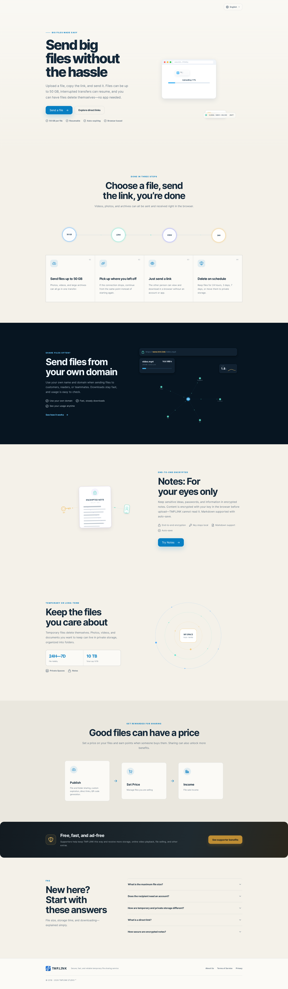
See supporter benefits (225, 839)
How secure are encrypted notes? (147, 931)
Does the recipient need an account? (148, 896)
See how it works (57, 414)
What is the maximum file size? (145, 884)
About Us (210, 968)
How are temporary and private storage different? (156, 908)
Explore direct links (89, 110)
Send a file (59, 110)
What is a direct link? (140, 919)
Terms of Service (224, 968)
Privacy (239, 968)
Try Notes (171, 542)
